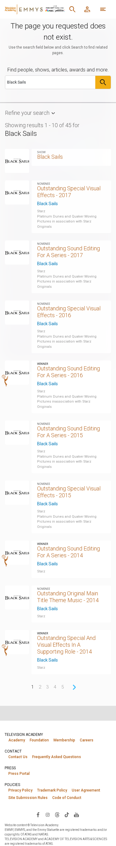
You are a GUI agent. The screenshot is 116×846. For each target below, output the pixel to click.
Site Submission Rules (28, 798)
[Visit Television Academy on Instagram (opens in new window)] (48, 814)
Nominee (43, 183)
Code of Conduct (66, 798)
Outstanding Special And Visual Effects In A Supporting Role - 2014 (66, 645)
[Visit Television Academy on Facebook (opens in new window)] (38, 814)
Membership (64, 740)
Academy (16, 740)
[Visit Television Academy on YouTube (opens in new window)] (76, 814)
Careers (86, 740)
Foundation (39, 740)
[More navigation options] (103, 9)
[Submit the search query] (103, 82)
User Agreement (86, 790)
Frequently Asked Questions (56, 757)
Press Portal (19, 773)
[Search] (72, 9)
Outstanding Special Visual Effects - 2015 (69, 492)
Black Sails (47, 203)
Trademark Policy (52, 790)
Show (41, 152)
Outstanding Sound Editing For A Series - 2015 (68, 431)
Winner (42, 363)
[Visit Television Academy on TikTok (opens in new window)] (67, 814)
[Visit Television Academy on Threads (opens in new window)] (57, 814)
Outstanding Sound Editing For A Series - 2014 (68, 552)
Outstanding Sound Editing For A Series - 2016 (68, 371)
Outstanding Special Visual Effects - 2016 (69, 311)
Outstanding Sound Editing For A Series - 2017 (68, 251)
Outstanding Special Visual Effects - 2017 (69, 191)
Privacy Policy (20, 790)
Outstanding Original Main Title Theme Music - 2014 (68, 596)
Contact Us (18, 757)
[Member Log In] (87, 9)
